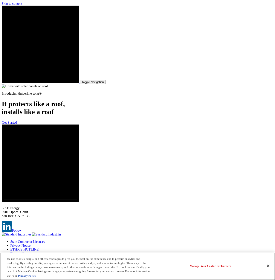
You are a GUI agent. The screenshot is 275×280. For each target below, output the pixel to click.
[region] (137, 266)
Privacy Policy (27, 275)
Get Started (9, 122)
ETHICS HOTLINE (24, 249)
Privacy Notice (20, 245)
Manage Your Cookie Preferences (210, 266)
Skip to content (12, 3)
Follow (17, 230)
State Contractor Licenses (27, 241)
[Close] (268, 266)
